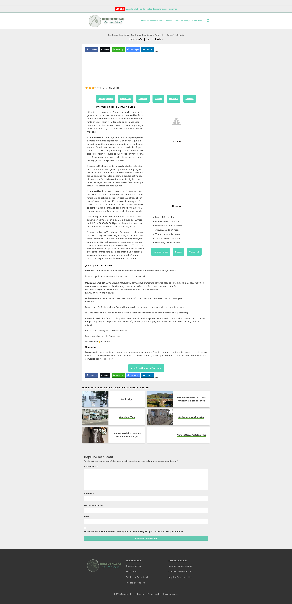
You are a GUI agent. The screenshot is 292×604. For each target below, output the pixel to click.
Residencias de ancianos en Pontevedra (147, 35)
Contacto (190, 98)
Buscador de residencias (151, 21)
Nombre (89, 493)
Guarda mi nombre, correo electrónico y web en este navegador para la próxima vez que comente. (134, 531)
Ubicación (143, 98)
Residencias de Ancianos (118, 35)
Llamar (178, 252)
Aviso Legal (131, 571)
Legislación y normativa (180, 577)
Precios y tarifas (106, 98)
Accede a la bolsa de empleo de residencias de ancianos (151, 9)
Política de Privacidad (137, 577)
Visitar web (194, 252)
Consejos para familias (179, 571)
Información (125, 98)
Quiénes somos (133, 566)
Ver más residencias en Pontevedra (146, 368)
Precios (169, 21)
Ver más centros (161, 252)
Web (86, 516)
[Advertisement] (146, 70)
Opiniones (173, 98)
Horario (158, 98)
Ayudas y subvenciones (180, 566)
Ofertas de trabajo (182, 21)
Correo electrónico (94, 505)
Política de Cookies (135, 582)
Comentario (91, 466)
